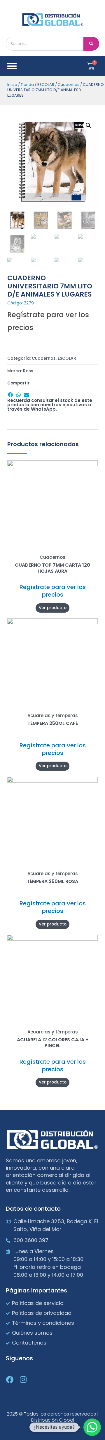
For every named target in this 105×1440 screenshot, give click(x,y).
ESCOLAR (45, 84)
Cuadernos (68, 84)
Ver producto (52, 608)
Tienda (27, 84)
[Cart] (91, 66)
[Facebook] (9, 1379)
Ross (28, 371)
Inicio (12, 84)
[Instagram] (23, 1379)
